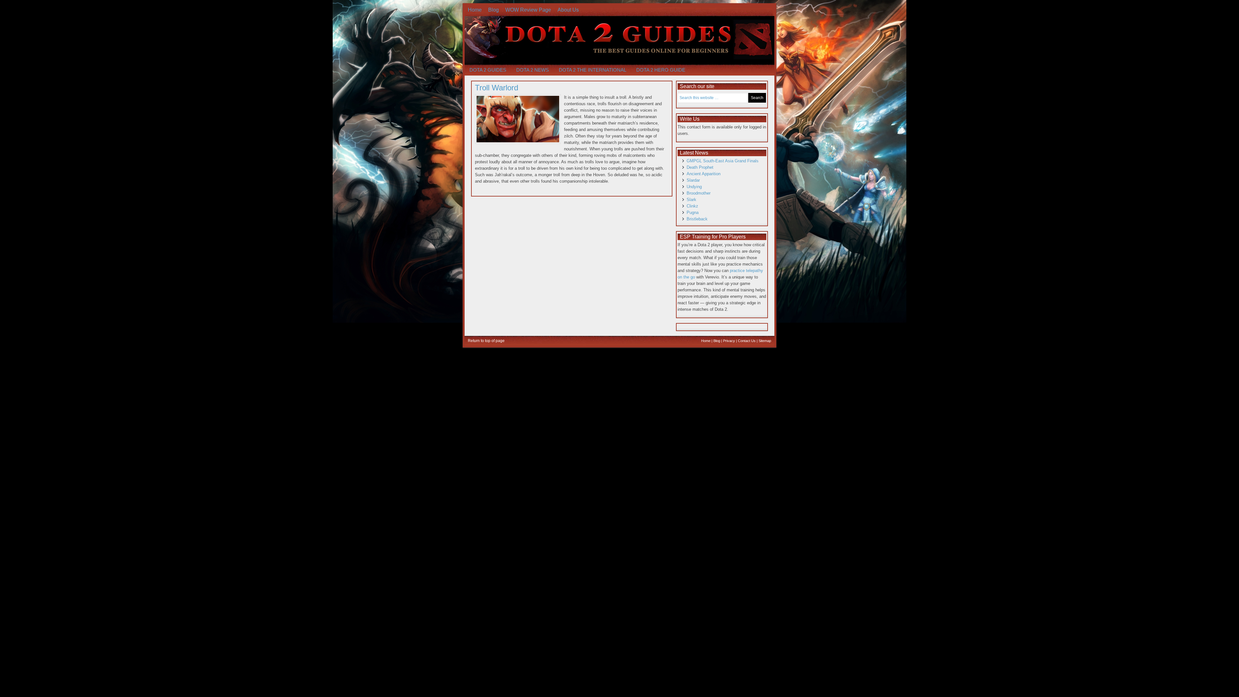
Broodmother (698, 193)
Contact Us (747, 341)
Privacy (729, 341)
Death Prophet (700, 167)
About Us (568, 10)
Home (475, 10)
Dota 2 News (532, 70)
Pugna (693, 212)
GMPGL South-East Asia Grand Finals (723, 160)
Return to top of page (486, 340)
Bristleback (697, 219)
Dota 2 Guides (487, 70)
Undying (694, 186)
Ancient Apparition (703, 173)
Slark (691, 199)
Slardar (693, 180)
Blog (493, 10)
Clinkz (692, 206)
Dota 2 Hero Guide (660, 70)
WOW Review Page (528, 10)
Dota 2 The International (592, 70)
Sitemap (765, 341)
